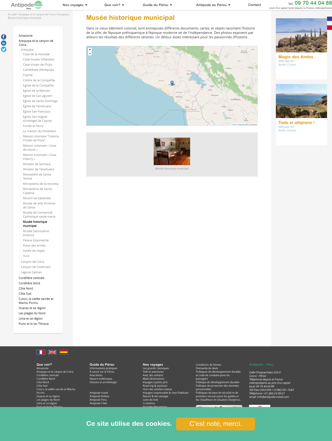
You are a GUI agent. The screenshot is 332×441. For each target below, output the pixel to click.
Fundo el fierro (33, 126)
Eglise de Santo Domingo (40, 101)
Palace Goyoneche (36, 240)
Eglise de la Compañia (38, 85)
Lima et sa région (31, 318)
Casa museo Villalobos (38, 59)
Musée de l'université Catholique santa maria (39, 215)
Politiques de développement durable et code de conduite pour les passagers (218, 375)
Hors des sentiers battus (157, 389)
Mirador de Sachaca (37, 164)
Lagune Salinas (31, 272)
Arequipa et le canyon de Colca (55, 371)
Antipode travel (99, 392)
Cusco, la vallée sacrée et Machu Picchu (36, 301)
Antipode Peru (98, 399)
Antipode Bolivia (99, 396)
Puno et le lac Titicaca (34, 324)
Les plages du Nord (32, 313)
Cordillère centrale (31, 278)
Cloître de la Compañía (39, 80)
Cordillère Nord (29, 283)
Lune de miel (150, 399)
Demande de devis (207, 368)
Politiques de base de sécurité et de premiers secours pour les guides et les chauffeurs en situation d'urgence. (218, 396)
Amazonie (26, 36)
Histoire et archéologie (103, 382)
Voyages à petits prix (155, 382)
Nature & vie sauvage (155, 396)
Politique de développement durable (217, 382)
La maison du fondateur (39, 131)
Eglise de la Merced (36, 91)
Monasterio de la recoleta (40, 184)
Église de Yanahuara (37, 106)
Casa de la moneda (36, 54)
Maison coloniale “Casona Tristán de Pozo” (41, 138)
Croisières (149, 403)
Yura (26, 256)
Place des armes (34, 245)
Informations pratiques (103, 368)
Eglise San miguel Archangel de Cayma (37, 119)
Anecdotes (96, 375)
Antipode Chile (98, 403)
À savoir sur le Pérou (102, 371)
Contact (254, 5)
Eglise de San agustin (37, 96)
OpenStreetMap (244, 124)
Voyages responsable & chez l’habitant (166, 392)
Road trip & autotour (155, 385)
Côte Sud (25, 294)
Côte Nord (26, 288)
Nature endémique (101, 378)
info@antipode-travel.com (273, 397)
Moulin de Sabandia (37, 198)
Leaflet (234, 124)
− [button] (90, 53)
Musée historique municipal (35, 224)
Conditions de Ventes (208, 364)
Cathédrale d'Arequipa (38, 70)
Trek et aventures (153, 371)
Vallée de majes (34, 251)
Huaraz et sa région (32, 308)
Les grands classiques (156, 368)
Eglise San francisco (36, 111)
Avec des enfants (153, 375)
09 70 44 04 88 (313, 3)
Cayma (28, 75)
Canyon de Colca (32, 262)
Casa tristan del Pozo (37, 65)
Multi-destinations (153, 378)
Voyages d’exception (155, 406)
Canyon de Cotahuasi (36, 267)
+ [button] (90, 49)
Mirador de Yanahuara (38, 169)
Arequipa (27, 49)
